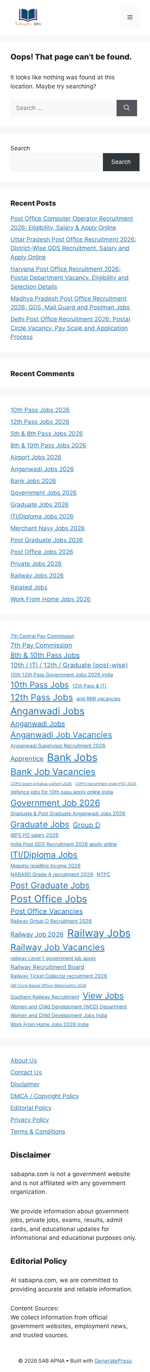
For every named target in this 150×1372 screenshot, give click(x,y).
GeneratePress (113, 1360)
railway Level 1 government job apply (53, 958)
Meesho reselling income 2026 (45, 866)
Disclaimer (24, 1084)
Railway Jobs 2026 (37, 575)
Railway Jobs (98, 933)
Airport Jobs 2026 (35, 457)
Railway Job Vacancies (57, 947)
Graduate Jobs (39, 824)
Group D (86, 825)
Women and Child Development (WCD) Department (68, 1006)
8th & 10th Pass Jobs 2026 (48, 445)
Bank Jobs (72, 757)
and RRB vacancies (98, 698)
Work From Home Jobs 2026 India (49, 1024)
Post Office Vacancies (46, 911)
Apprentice (27, 758)
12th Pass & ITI (89, 686)
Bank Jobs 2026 (33, 480)
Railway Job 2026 (37, 934)
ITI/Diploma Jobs (43, 854)
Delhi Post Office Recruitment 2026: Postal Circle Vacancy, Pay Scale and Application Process (70, 328)
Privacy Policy (29, 1119)
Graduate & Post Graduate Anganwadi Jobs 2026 (67, 813)
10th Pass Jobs (39, 685)
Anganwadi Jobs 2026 (42, 469)
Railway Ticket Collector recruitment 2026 (58, 976)
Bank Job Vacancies (53, 771)
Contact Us (26, 1072)
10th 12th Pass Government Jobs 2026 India (61, 674)
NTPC (103, 874)
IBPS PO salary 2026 (34, 835)
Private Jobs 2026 (36, 563)
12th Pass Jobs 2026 (39, 421)
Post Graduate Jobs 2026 (46, 540)
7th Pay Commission (41, 645)
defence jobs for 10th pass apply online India (61, 792)
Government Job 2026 (55, 803)
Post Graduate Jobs (50, 885)
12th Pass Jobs (41, 697)
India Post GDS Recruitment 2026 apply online (63, 844)
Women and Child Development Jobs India (58, 1015)
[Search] (127, 108)
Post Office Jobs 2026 (41, 551)
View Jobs (103, 995)
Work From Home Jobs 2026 (50, 599)
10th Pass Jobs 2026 (40, 409)
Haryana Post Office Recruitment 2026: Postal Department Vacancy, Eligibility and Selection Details (69, 277)
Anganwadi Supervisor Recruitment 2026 (57, 745)
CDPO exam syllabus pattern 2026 (41, 784)
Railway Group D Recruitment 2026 (51, 921)
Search (20, 148)
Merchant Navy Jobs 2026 (47, 528)
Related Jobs (28, 587)
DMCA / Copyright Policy (44, 1096)
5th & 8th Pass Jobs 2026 (46, 433)
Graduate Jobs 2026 (39, 504)
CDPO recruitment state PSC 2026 (105, 784)
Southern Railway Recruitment (44, 997)
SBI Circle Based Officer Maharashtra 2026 (48, 985)
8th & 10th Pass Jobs (45, 655)
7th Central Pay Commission (42, 636)
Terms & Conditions (37, 1131)
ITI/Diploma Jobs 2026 (42, 516)
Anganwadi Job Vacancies (61, 735)
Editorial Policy (30, 1107)
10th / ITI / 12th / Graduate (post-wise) (69, 665)
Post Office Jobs (48, 899)
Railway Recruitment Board (47, 966)
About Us (23, 1060)
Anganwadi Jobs (47, 711)
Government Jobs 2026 (43, 492)
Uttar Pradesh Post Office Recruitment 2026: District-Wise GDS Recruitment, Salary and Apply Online (73, 248)
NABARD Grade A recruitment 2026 (51, 874)
